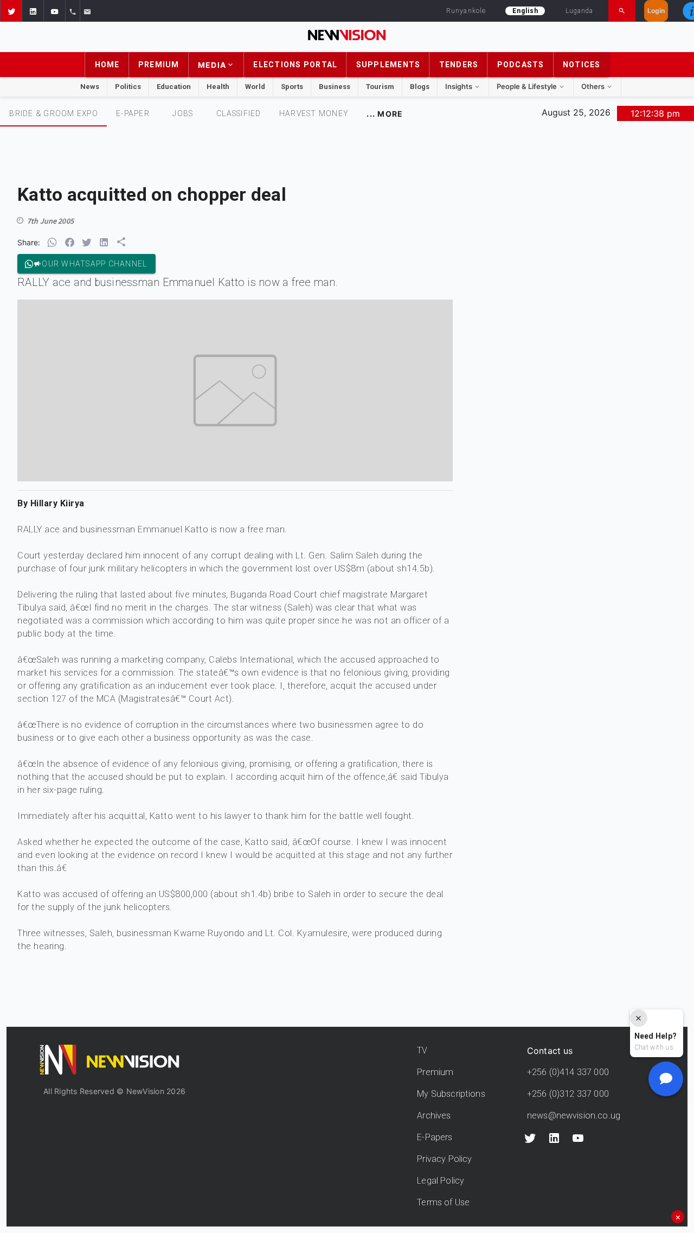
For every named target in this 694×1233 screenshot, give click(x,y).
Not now (320, 761)
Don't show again (347, 780)
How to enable (365, 761)
